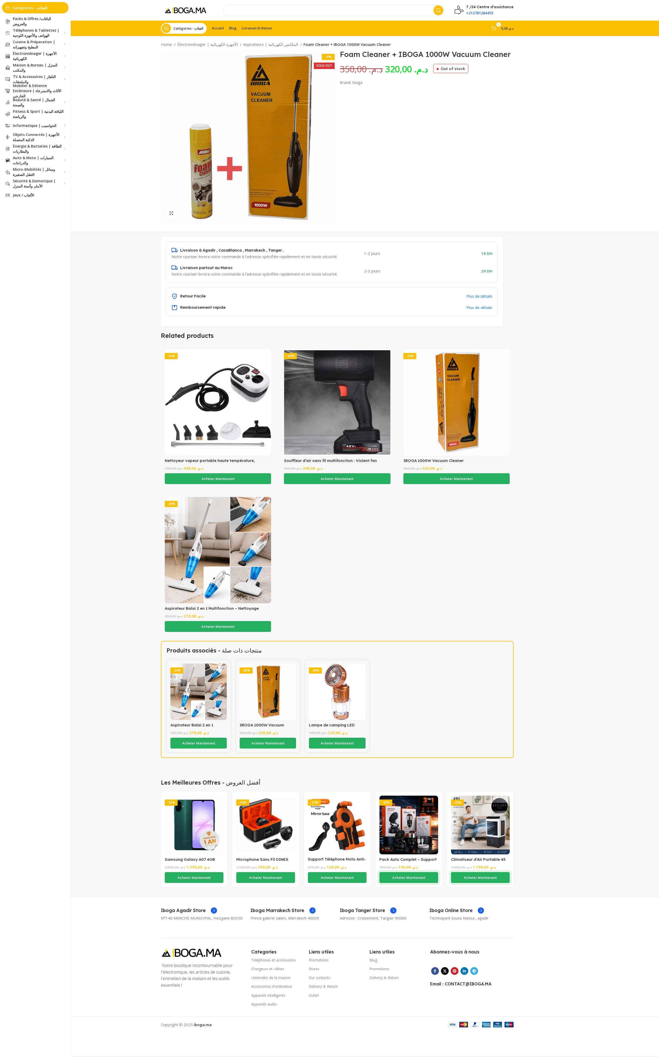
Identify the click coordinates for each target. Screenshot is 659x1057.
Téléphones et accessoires (273, 960)
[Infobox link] (189, 910)
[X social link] (445, 971)
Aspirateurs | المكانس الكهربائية (271, 44)
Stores (314, 968)
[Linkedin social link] (464, 971)
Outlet (314, 995)
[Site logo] (186, 9)
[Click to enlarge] (171, 213)
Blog (373, 960)
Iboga (357, 82)
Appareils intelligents (268, 995)
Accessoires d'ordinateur (271, 986)
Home (167, 44)
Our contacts (319, 977)
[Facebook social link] (435, 971)
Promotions (318, 960)
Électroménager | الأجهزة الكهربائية (208, 44)
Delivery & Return (323, 986)
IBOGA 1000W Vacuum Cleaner (433, 460)
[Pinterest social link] (454, 971)
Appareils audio (264, 1004)
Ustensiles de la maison (271, 977)
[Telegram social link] (474, 971)
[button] (218, 478)
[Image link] (193, 952)
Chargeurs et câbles (267, 968)
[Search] (438, 10)
